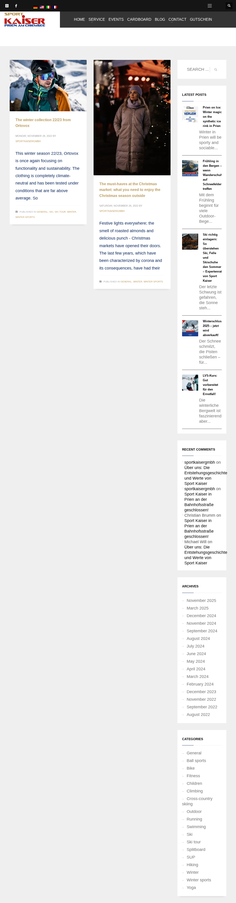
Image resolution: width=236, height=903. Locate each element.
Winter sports (25, 217)
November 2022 (201, 699)
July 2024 (195, 646)
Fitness (193, 776)
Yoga (191, 887)
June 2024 (196, 653)
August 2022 (198, 714)
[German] (35, 7)
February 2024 (200, 684)
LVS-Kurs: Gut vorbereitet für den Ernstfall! (210, 385)
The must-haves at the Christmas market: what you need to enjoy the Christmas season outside (129, 190)
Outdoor (194, 811)
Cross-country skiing (197, 801)
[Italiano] (48, 7)
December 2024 (201, 615)
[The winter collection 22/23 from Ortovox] (48, 85)
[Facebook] (16, 5)
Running (194, 819)
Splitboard (196, 849)
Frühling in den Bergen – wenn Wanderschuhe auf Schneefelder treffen (213, 175)
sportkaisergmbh (28, 141)
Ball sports (196, 760)
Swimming (196, 826)
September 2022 (202, 707)
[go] (216, 69)
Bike (191, 768)
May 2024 (196, 661)
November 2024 (201, 623)
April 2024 (196, 669)
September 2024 (202, 631)
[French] (55, 7)
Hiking (192, 864)
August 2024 (198, 638)
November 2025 (201, 600)
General (42, 212)
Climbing (195, 791)
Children (194, 783)
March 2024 (198, 676)
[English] (42, 7)
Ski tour (60, 212)
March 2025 (198, 608)
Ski (51, 212)
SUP (191, 857)
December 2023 (201, 691)
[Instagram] (6, 5)
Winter (71, 212)
